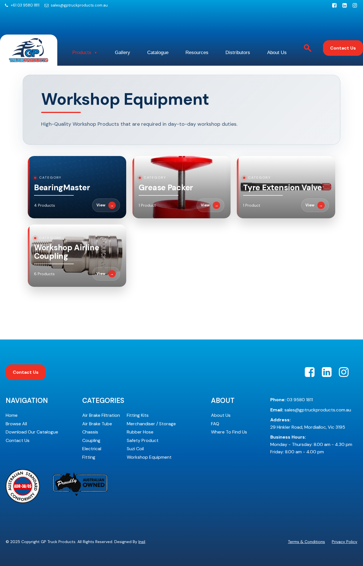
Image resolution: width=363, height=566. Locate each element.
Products (81, 52)
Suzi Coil (135, 449)
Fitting (88, 457)
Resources (196, 52)
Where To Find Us (229, 432)
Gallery (122, 52)
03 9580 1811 (291, 400)
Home (12, 415)
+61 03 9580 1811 (25, 5)
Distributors (237, 52)
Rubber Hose (140, 432)
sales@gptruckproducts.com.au (79, 5)
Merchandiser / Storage (151, 424)
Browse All (16, 424)
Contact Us (343, 48)
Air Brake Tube (97, 424)
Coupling (91, 440)
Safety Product (143, 440)
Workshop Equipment (149, 457)
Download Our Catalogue (32, 432)
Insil (141, 541)
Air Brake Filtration (101, 415)
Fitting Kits (138, 415)
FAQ (215, 424)
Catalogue (157, 52)
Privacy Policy (344, 541)
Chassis (90, 432)
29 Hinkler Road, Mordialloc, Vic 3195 (307, 423)
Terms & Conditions (306, 541)
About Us (277, 52)
